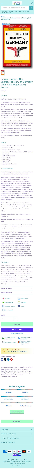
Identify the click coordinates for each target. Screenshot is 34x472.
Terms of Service (16, 461)
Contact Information (26, 461)
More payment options (17, 333)
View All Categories (17, 411)
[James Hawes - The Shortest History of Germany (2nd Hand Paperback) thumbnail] (3, 72)
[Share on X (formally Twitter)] (5, 359)
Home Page (8, 459)
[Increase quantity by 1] (15, 319)
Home (2, 16)
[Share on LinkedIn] (8, 359)
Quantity (3, 315)
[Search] (31, 8)
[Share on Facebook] (2, 359)
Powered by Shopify (17, 465)
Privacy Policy (15, 459)
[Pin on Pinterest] (11, 359)
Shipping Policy (6, 461)
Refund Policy (24, 459)
